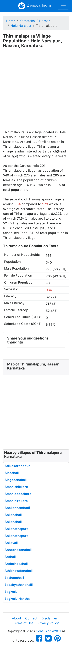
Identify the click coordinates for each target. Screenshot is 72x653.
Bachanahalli (14, 578)
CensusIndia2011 (48, 631)
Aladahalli (11, 473)
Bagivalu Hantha (17, 599)
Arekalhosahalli (16, 564)
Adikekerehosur (17, 466)
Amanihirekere (16, 501)
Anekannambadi (17, 508)
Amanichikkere (16, 487)
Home (10, 21)
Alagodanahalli (15, 480)
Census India (38, 5)
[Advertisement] (36, 92)
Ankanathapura (16, 529)
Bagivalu (11, 592)
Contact (31, 618)
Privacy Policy (48, 623)
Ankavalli (11, 543)
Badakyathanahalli (18, 585)
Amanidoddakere (17, 494)
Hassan (44, 21)
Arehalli (10, 557)
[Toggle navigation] (63, 6)
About (16, 618)
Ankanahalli (13, 515)
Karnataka (27, 21)
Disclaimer (49, 618)
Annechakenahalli (18, 550)
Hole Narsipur (21, 26)
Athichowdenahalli (18, 571)
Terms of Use (23, 623)
